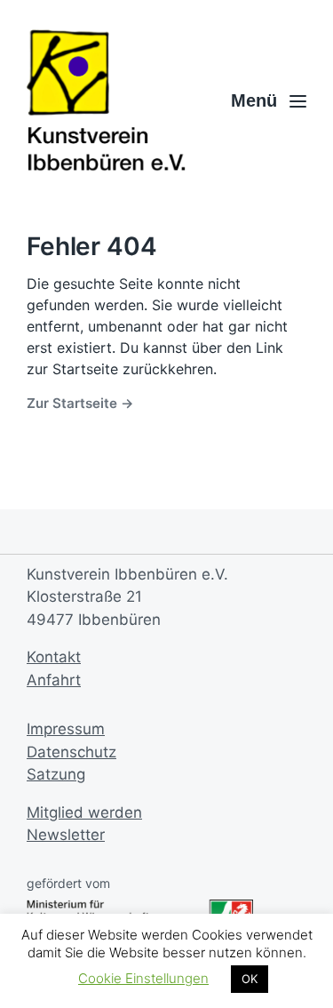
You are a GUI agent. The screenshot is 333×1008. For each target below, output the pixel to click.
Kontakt (54, 657)
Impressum (66, 729)
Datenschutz (71, 752)
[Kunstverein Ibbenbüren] (106, 100)
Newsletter (66, 835)
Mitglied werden (84, 812)
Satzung (56, 774)
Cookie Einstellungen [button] (143, 978)
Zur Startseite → (80, 403)
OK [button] (250, 979)
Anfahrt (54, 680)
